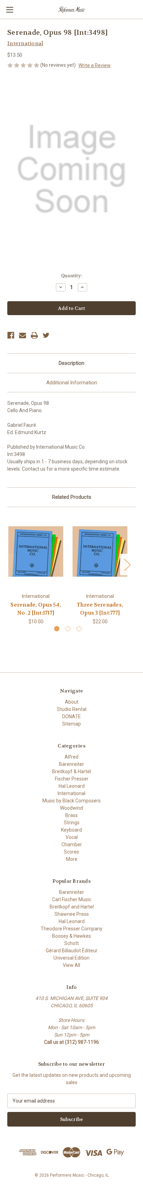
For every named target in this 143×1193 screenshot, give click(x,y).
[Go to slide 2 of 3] (67, 628)
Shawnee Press (71, 914)
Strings (71, 822)
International (71, 793)
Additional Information (71, 382)
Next (127, 564)
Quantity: (71, 276)
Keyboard (71, 830)
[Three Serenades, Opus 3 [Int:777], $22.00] (100, 551)
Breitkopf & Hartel (71, 771)
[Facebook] (10, 335)
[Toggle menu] (9, 9)
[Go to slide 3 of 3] (79, 628)
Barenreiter (71, 892)
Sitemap (71, 724)
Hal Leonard (72, 786)
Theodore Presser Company (71, 928)
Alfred (71, 757)
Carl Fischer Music (71, 899)
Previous (9, 564)
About (71, 702)
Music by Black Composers (71, 800)
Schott (71, 943)
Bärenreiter (71, 764)
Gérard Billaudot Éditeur (72, 950)
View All (71, 965)
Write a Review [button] (94, 65)
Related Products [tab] (71, 497)
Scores (71, 852)
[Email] (22, 335)
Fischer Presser (72, 779)
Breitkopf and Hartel (72, 907)
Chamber (71, 844)
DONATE (71, 716)
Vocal (72, 837)
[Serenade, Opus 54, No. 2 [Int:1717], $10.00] (35, 551)
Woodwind (71, 808)
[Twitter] (46, 335)
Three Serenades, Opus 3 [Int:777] (100, 608)
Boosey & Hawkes (71, 936)
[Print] (34, 335)
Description (71, 363)
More (71, 859)
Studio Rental (71, 709)
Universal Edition (71, 958)
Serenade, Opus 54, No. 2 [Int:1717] (35, 608)
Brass (71, 815)
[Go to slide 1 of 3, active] (56, 628)
